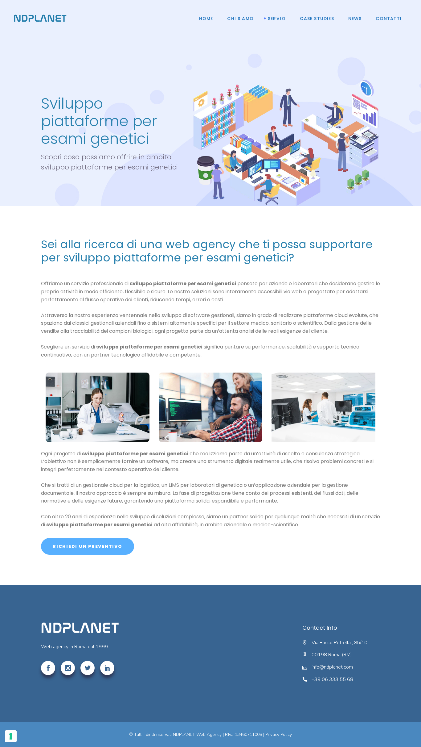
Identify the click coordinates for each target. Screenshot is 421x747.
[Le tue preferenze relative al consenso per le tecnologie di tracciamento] (11, 736)
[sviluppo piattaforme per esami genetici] (97, 407)
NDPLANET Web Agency (197, 734)
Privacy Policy (278, 734)
